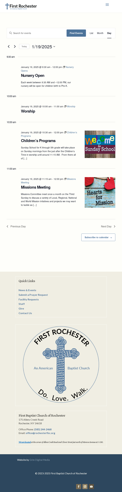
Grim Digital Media (40, 459)
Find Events (76, 33)
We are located (25, 442)
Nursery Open (32, 75)
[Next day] (15, 46)
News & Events (27, 290)
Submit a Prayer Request (33, 294)
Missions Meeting (35, 187)
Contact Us (25, 313)
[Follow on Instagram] (85, 486)
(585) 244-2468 (42, 429)
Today (24, 46)
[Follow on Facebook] (78, 486)
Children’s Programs (38, 140)
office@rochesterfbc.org (40, 432)
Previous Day (18, 226)
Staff (22, 303)
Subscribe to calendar (96, 237)
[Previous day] (8, 46)
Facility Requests (29, 299)
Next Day (106, 226)
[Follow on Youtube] (91, 486)
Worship (28, 111)
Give (21, 308)
